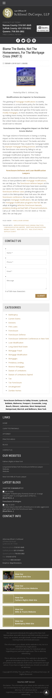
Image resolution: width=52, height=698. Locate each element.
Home (5, 423)
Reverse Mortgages (16, 366)
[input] (26, 252)
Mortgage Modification (17, 354)
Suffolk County (10, 231)
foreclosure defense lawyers (32, 183)
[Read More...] (8, 498)
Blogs (5, 444)
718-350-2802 (19, 553)
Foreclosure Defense (21, 220)
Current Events (14, 318)
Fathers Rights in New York (13, 461)
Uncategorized (14, 386)
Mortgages (12, 358)
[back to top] (46, 692)
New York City (22, 229)
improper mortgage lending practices (20, 146)
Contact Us (7, 450)
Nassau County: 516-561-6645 (17, 25)
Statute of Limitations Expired (20, 374)
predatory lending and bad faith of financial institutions (25, 208)
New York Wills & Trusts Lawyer (14, 477)
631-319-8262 (19, 550)
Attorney (7, 434)
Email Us (6, 563)
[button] (4, 3)
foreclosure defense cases (13, 191)
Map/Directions (15, 563)
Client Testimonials (11, 428)
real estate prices (36, 229)
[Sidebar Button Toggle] (4, 3)
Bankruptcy (13, 314)
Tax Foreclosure (15, 382)
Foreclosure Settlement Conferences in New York (28, 338)
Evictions (12, 322)
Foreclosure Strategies (12, 501)
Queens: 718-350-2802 (13, 31)
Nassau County (9, 229)
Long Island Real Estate (18, 346)
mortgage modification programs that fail (23, 202)
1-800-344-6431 (15, 560)
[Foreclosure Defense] (26, 13)
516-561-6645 (19, 547)
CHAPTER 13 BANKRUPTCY (13, 488)
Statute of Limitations (17, 370)
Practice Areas (9, 439)
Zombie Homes (14, 390)
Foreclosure (13, 330)
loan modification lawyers (14, 227)
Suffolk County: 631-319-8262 (17, 28)
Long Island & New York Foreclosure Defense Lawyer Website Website (23, 469)
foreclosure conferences (13, 197)
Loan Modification (15, 342)
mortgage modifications (25, 101)
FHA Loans (12, 326)
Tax (9, 378)
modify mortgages (10, 112)
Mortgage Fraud (15, 350)
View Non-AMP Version (26, 682)
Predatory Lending (15, 362)
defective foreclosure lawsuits (29, 205)
